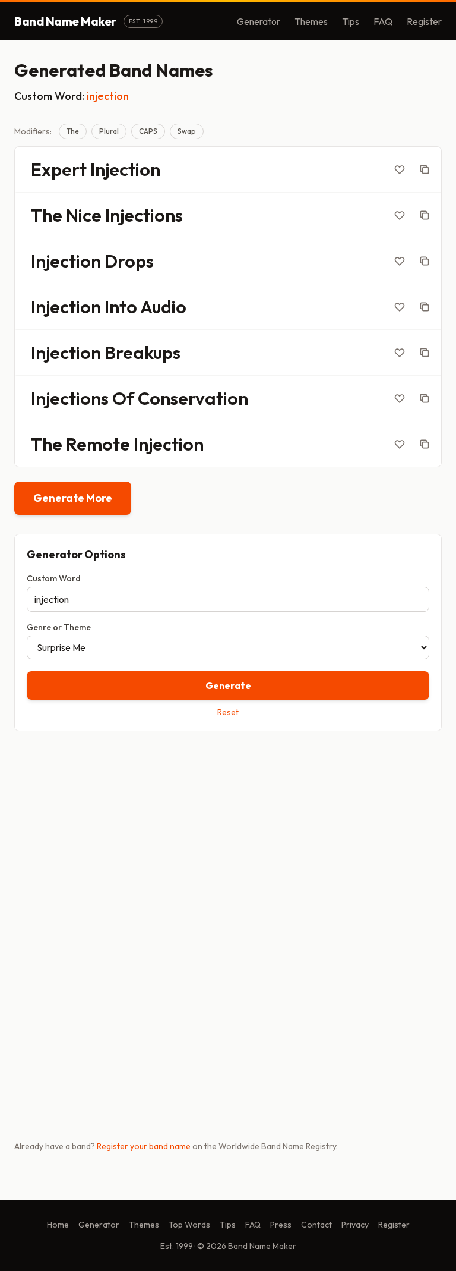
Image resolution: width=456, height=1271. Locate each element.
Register (424, 21)
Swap (187, 131)
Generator (258, 21)
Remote (98, 444)
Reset (228, 712)
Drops (129, 261)
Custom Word (54, 578)
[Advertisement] (228, 833)
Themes (311, 21)
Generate (228, 685)
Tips (350, 21)
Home (58, 1224)
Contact (316, 1224)
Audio (163, 306)
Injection (125, 169)
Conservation (193, 398)
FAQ (382, 21)
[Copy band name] (424, 169)
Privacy (355, 1224)
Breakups (142, 352)
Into (120, 306)
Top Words (189, 1224)
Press (281, 1224)
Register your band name (144, 1146)
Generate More (72, 498)
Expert (59, 169)
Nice (84, 215)
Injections (144, 215)
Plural (109, 131)
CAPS (148, 131)
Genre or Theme (59, 627)
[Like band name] (399, 169)
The (72, 131)
